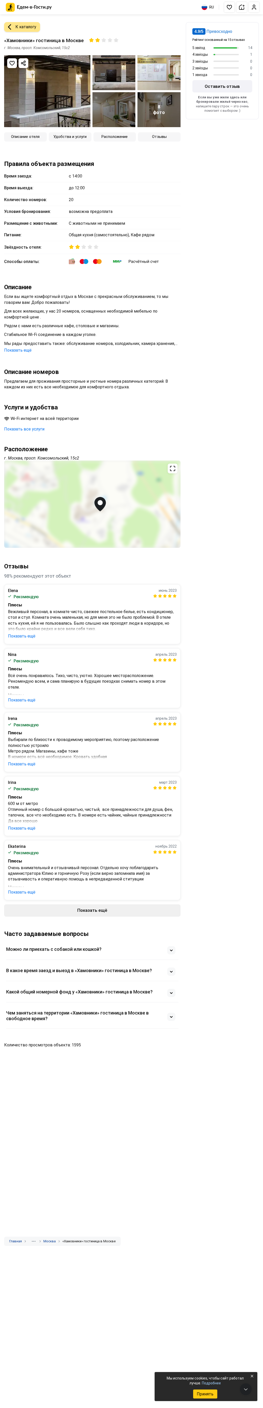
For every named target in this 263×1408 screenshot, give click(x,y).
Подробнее (211, 1383)
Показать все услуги (24, 429)
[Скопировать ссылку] (23, 63)
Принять (205, 1394)
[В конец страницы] (246, 1389)
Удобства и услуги (70, 136)
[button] (229, 7)
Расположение (114, 136)
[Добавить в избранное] (12, 63)
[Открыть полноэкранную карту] (92, 504)
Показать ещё (18, 350)
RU (211, 7)
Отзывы (159, 136)
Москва (49, 1241)
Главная (15, 1241)
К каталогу (25, 26)
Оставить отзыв (222, 86)
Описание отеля (25, 136)
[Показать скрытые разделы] (34, 1241)
